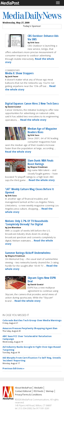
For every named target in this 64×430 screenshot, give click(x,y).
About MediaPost (23, 387)
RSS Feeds (38, 391)
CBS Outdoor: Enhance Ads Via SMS (43, 37)
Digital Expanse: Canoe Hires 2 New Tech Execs (32, 103)
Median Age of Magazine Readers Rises (42, 130)
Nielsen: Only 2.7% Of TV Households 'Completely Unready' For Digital (26, 222)
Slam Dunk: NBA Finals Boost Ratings (40, 162)
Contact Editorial (23, 391)
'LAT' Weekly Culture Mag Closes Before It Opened (29, 190)
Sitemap (50, 391)
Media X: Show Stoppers (19, 73)
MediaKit (38, 387)
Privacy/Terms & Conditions (28, 394)
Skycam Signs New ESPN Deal (42, 279)
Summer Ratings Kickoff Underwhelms (28, 253)
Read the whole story (33, 119)
